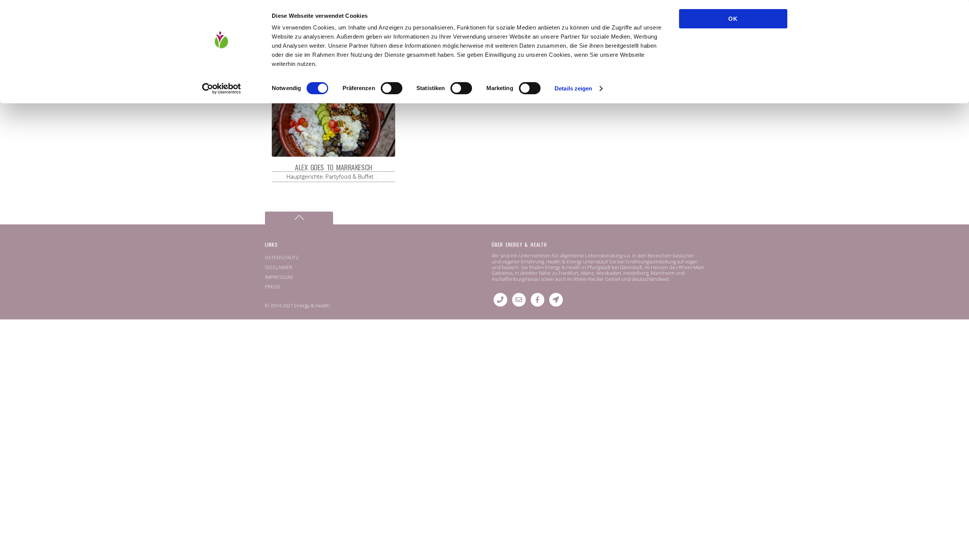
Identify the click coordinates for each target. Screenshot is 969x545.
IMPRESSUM (279, 277)
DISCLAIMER (278, 267)
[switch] (391, 88)
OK (733, 19)
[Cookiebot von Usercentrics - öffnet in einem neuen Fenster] (222, 88)
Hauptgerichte (305, 176)
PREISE (272, 286)
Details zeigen (573, 88)
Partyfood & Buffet (350, 176)
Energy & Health (312, 305)
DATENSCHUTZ (282, 257)
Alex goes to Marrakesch (333, 167)
